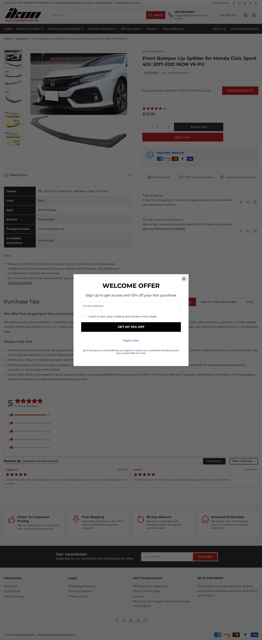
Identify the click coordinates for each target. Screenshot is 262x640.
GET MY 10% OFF (131, 327)
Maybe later (131, 340)
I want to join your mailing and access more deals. (122, 316)
